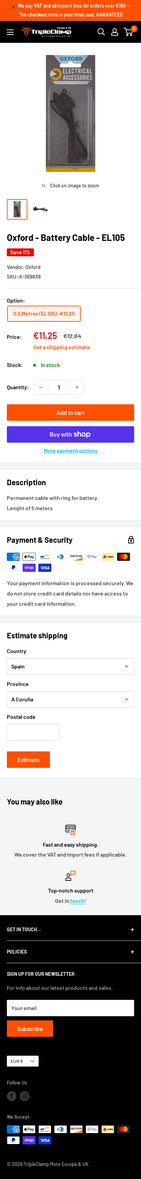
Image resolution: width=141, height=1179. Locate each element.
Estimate (28, 759)
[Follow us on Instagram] (24, 1096)
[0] (128, 32)
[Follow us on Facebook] (11, 1096)
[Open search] (101, 32)
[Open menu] (10, 32)
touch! (78, 900)
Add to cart (70, 412)
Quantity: (18, 387)
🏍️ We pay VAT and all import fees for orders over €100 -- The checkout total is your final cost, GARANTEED (70, 10)
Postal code (21, 716)
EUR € (17, 1061)
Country (16, 651)
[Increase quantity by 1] (77, 387)
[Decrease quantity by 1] (41, 387)
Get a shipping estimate (61, 347)
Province (18, 683)
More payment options (71, 450)
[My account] (114, 32)
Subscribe (30, 1028)
